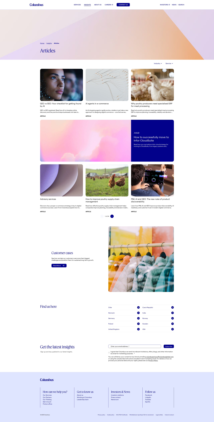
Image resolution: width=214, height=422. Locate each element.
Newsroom (115, 399)
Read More (57, 265)
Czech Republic (147, 307)
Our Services (47, 395)
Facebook (148, 395)
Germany (111, 318)
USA (143, 329)
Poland (110, 324)
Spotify (147, 402)
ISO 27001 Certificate (121, 414)
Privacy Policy (153, 360)
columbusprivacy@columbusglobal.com (160, 357)
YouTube (148, 399)
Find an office (47, 404)
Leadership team (83, 399)
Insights (49, 43)
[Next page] (112, 216)
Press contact (116, 397)
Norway (145, 318)
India (144, 313)
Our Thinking (47, 399)
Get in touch (47, 402)
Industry (157, 63)
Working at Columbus (84, 397)
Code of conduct (169, 414)
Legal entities (159, 414)
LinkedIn (148, 397)
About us (80, 395)
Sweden (145, 324)
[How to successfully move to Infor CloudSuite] (85, 141)
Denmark (111, 313)
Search (181, 5)
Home (42, 43)
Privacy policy (101, 414)
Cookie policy (110, 414)
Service (168, 63)
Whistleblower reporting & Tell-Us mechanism (141, 414)
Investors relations (117, 395)
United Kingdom (113, 329)
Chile (110, 307)
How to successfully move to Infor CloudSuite (151, 138)
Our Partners (47, 397)
